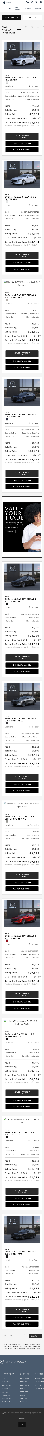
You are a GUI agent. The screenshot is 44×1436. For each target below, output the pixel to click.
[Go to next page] (24, 1336)
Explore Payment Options (22, 136)
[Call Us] (27, 2)
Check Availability (22, 144)
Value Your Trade (22, 150)
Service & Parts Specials (24, 1388)
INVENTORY (8, 1374)
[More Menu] (3, 8)
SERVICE (24, 1374)
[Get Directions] (32, 2)
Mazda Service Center (24, 1398)
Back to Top (36, 1336)
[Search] (36, 2)
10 (17, 1335)
